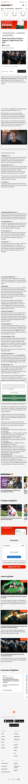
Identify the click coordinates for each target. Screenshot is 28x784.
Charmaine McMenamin (8, 277)
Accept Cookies (14, 399)
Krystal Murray (6, 433)
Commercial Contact (16, 767)
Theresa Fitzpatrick (8, 353)
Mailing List (16, 739)
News (2, 8)
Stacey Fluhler (13, 362)
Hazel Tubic (6, 454)
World (15, 750)
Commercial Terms (5, 772)
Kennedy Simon (7, 446)
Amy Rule (4, 182)
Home (2, 733)
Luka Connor (6, 429)
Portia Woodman (6, 336)
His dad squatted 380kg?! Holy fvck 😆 (11, 685)
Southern (16, 747)
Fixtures (3, 736)
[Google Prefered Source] (21, 71)
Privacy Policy (4, 763)
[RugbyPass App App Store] (9, 721)
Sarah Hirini (5, 242)
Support (16, 763)
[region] (14, 392)
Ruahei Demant (7, 324)
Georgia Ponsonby (7, 165)
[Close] (25, 382)
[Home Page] (7, 5)
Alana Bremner (6, 231)
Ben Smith (7, 45)
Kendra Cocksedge (7, 311)
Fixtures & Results (9, 8)
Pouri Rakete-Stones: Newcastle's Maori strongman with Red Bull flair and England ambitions (11, 680)
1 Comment (6, 71)
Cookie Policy (4, 769)
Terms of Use (4, 766)
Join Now (16, 733)
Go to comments (7, 690)
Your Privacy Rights (14, 392)
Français (16, 756)
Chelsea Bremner (6, 221)
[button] (26, 8)
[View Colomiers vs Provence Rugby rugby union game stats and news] (23, 15)
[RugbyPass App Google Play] (19, 721)
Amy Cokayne (12, 78)
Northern (16, 745)
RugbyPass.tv (17, 736)
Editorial (16, 770)
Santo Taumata (7, 438)
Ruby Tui (18, 330)
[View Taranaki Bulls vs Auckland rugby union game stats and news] (14, 15)
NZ (14, 753)
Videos (2, 745)
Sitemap (3, 747)
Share (12, 71)
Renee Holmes (21, 355)
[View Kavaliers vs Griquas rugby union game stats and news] (6, 15)
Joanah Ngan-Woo (8, 443)
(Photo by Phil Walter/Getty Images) (10, 66)
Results (2, 739)
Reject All (14, 396)
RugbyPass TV (18, 8)
